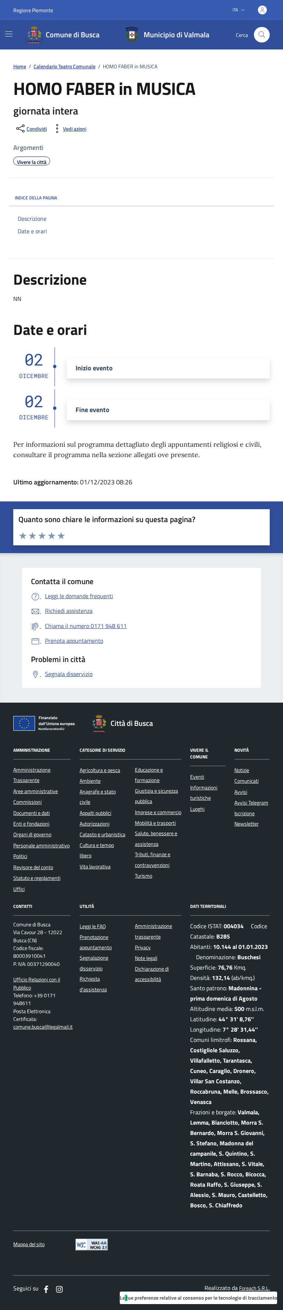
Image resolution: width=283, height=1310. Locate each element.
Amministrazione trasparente (153, 931)
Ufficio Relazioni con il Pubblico (36, 983)
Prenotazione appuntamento (96, 942)
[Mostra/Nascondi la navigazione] (8, 34)
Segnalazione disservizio (94, 963)
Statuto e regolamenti (36, 878)
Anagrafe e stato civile (98, 797)
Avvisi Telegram (251, 803)
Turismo (143, 876)
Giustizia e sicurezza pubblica (156, 796)
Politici (20, 856)
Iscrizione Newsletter (246, 818)
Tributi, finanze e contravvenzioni (152, 859)
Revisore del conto (33, 867)
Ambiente (90, 781)
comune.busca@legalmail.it (43, 1027)
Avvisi (240, 792)
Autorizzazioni (94, 824)
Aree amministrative (35, 791)
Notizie (241, 770)
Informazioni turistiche (203, 792)
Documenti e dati (31, 813)
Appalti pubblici (95, 813)
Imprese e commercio (158, 812)
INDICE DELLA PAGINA (36, 197)
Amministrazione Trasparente (31, 775)
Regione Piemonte (33, 10)
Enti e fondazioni (31, 824)
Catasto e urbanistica (102, 834)
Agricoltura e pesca (100, 770)
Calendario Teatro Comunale (64, 67)
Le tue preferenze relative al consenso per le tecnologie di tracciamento (198, 1298)
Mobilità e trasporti (155, 823)
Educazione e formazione (149, 775)
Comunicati (246, 781)
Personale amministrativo (41, 845)
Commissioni (27, 802)
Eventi (197, 777)
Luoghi (197, 809)
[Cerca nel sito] (262, 35)
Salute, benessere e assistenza (156, 838)
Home (19, 67)
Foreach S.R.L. (254, 1288)
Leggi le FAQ (93, 926)
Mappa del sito (29, 1244)
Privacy (143, 947)
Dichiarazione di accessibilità (152, 974)
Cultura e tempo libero (97, 850)
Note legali (146, 958)
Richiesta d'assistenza (93, 984)
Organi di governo (32, 834)
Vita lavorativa (95, 867)
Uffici (19, 889)
